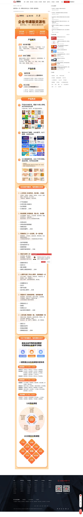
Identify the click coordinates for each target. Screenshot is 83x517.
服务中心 (48, 1)
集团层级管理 (58, 77)
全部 (69, 72)
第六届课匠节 (66, 84)
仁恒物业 (57, 82)
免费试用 (66, 1)
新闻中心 (15, 5)
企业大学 (60, 80)
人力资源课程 (15, 501)
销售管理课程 (35, 501)
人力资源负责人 (54, 80)
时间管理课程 (23, 501)
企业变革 (59, 86)
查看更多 (68, 34)
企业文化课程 (48, 501)
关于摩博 (57, 1)
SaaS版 (14, 482)
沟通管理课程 (27, 501)
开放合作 (44, 1)
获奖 (52, 84)
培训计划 (64, 77)
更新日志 (50, 482)
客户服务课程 (44, 501)
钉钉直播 (53, 77)
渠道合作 (36, 482)
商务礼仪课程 (31, 501)
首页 (24, 1)
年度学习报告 (62, 75)
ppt (61, 84)
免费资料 (53, 75)
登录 (62, 1)
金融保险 (21, 482)
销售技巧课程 (39, 501)
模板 (59, 84)
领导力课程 (19, 501)
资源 (55, 84)
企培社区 (53, 1)
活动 (57, 75)
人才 (55, 86)
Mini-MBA (28, 482)
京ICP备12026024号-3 (39, 508)
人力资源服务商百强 (64, 82)
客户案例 (40, 1)
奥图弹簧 (53, 82)
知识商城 (35, 1)
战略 (52, 86)
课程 (18, 5)
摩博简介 (43, 482)
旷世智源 (64, 80)
